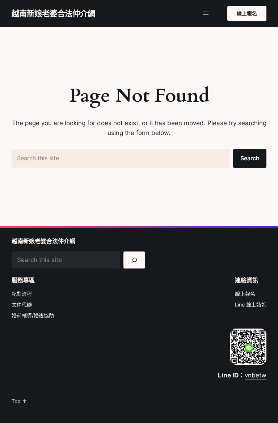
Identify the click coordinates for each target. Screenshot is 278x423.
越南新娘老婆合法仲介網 (53, 13)
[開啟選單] (205, 13)
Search (250, 158)
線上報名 (247, 13)
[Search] (134, 259)
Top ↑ (19, 401)
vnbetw (255, 375)
